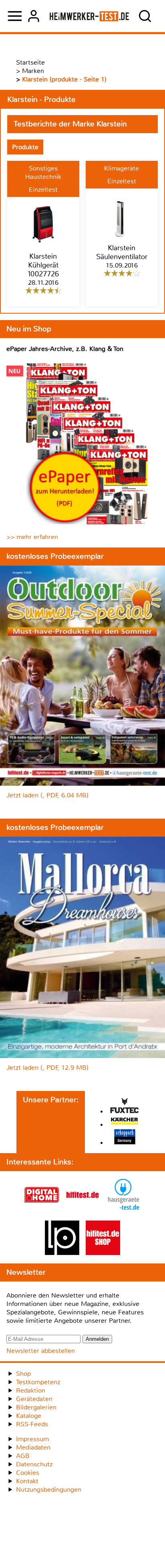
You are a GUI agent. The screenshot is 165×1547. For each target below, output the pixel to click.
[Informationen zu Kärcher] (124, 1122)
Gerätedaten (34, 1399)
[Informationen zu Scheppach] (124, 1138)
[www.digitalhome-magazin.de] (41, 1210)
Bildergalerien (36, 1407)
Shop (23, 1373)
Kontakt (27, 1481)
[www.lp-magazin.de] (62, 1253)
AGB (23, 1456)
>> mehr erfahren (32, 537)
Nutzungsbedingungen (48, 1489)
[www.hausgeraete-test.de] (123, 1210)
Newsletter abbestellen (40, 1350)
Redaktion (30, 1390)
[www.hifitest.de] (82, 1210)
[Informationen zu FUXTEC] (124, 1106)
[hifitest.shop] (103, 1253)
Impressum (32, 1439)
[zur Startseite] (89, 16)
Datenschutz (34, 1464)
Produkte (25, 147)
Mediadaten (33, 1447)
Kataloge (28, 1415)
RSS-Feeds (32, 1424)
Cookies (27, 1472)
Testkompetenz (38, 1382)
